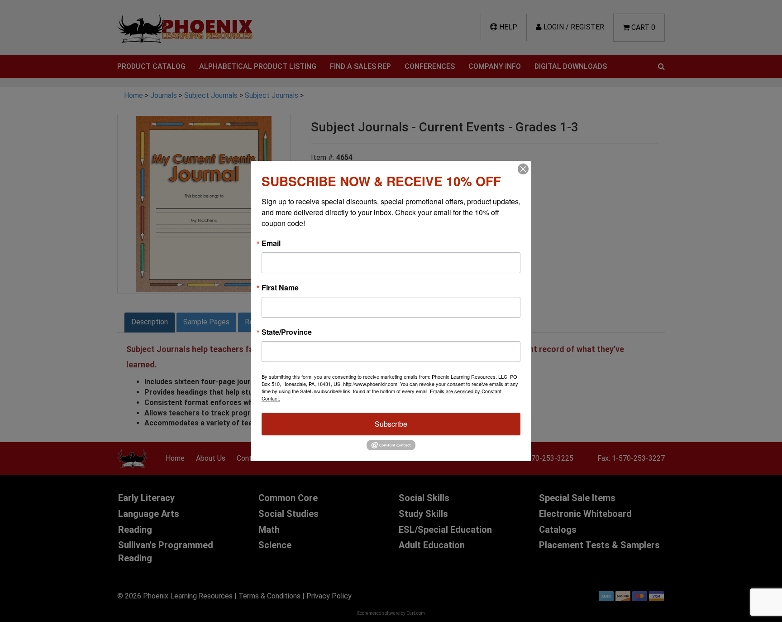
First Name (280, 287)
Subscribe (391, 424)
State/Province (287, 332)
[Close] (523, 169)
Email (271, 243)
